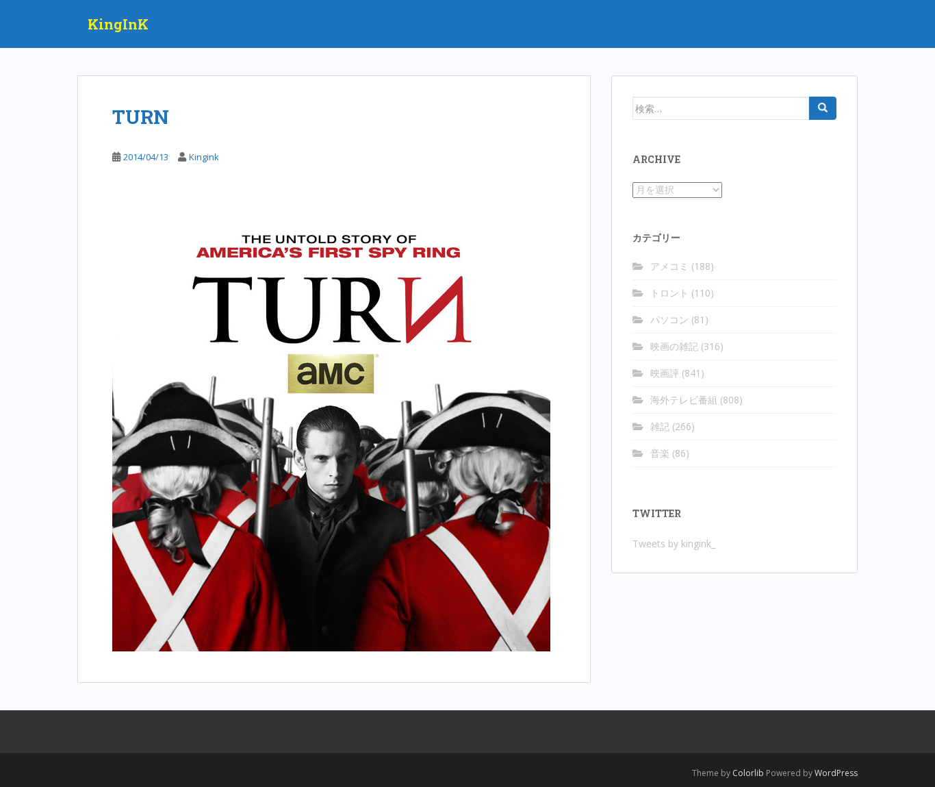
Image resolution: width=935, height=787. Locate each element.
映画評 (664, 372)
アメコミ (669, 266)
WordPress (836, 773)
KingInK (118, 24)
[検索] (822, 108)
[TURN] (331, 430)
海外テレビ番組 (683, 399)
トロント (669, 292)
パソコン (669, 319)
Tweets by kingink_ (673, 543)
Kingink (204, 157)
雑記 (659, 426)
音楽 (659, 453)
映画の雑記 (674, 346)
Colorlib (748, 773)
